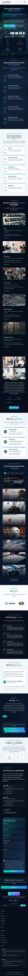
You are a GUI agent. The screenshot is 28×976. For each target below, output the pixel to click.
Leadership (3, 916)
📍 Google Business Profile (10, 811)
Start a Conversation (9, 24)
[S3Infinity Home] (6, 2)
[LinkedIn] (10, 899)
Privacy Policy (20, 865)
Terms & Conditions (11, 866)
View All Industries (14, 578)
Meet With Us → (14, 869)
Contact (2, 925)
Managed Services (4, 940)
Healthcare (17, 471)
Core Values (3, 921)
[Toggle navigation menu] (25, 2)
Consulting (3, 934)
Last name (6, 827)
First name (6, 822)
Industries (3, 919)
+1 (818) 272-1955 (8, 790)
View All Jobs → (14, 727)
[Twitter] (13, 899)
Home (2, 912)
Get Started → (14, 885)
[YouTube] (15, 899)
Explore (5, 151)
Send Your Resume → (14, 729)
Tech (8, 471)
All (5, 471)
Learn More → (5, 79)
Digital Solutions (4, 938)
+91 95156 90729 (8, 802)
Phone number (7, 839)
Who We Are (3, 914)
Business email (7, 833)
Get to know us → (14, 406)
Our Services (20, 24)
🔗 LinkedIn (6, 808)
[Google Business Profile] (18, 899)
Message (5, 848)
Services (21, 471)
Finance (12, 471)
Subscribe (23, 903)
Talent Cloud (3, 936)
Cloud (2, 931)
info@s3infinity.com (9, 792)
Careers (2, 923)
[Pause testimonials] (3, 688)
